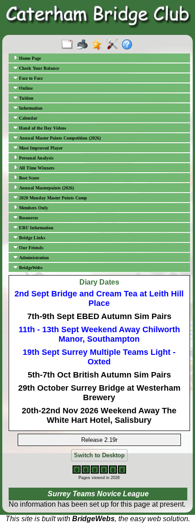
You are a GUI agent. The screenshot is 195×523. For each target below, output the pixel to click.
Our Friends (31, 247)
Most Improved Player (40, 147)
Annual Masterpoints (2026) (46, 187)
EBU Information (36, 227)
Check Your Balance (38, 68)
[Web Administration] (114, 45)
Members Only (33, 207)
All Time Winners (36, 167)
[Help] (129, 45)
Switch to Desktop (99, 455)
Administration (33, 257)
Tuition (26, 98)
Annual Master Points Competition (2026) (59, 138)
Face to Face (30, 78)
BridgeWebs (30, 267)
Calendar (27, 118)
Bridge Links (31, 237)
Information (30, 108)
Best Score (28, 177)
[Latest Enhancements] (99, 45)
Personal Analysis (36, 157)
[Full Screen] (69, 45)
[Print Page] (84, 45)
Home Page (29, 58)
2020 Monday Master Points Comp (52, 197)
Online (25, 88)
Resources (28, 217)
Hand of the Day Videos (42, 128)
